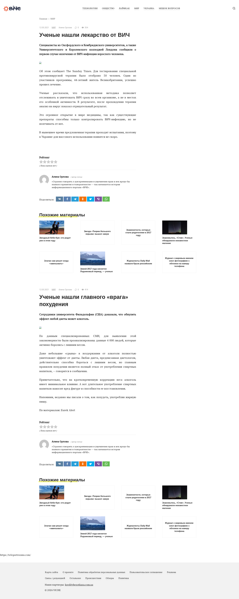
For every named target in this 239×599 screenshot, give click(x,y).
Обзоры (110, 578)
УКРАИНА (149, 8)
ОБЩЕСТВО (108, 8)
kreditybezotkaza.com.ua (79, 584)
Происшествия (93, 578)
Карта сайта (51, 572)
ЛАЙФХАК (124, 8)
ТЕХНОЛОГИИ (90, 8)
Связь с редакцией (55, 578)
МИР (136, 8)
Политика (123, 578)
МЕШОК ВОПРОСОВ (169, 8)
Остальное (75, 578)
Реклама (171, 572)
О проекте (68, 572)
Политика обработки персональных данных (101, 572)
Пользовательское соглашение (146, 572)
